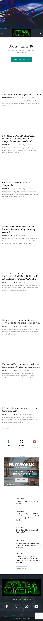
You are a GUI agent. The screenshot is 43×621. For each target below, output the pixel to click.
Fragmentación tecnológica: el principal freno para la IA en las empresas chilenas (21, 365)
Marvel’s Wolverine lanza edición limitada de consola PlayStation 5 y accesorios (18, 229)
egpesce (15, 98)
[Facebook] (6, 607)
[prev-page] (3, 427)
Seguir (21, 440)
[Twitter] (26, 607)
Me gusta (8, 440)
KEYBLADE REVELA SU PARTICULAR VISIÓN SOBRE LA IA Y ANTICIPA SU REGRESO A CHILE (21, 276)
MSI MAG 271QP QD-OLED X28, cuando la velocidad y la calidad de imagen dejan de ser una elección (18, 139)
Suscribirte (34, 440)
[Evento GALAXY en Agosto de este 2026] (21, 79)
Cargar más (21, 568)
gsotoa (15, 145)
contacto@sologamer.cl (25, 599)
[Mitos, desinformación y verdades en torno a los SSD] (21, 393)
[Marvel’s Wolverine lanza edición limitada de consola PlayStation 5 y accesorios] (21, 212)
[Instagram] (16, 607)
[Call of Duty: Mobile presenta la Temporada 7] (21, 167)
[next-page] (7, 427)
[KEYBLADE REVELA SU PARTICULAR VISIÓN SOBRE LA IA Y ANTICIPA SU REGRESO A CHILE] (21, 258)
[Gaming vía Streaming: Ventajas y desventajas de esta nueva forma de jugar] (21, 305)
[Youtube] (36, 607)
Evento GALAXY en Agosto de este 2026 (21, 94)
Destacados (7, 98)
